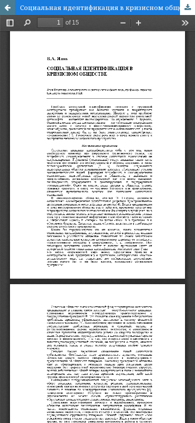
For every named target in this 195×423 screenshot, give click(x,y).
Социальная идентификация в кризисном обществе (107, 7)
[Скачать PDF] (187, 7)
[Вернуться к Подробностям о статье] (7, 7)
